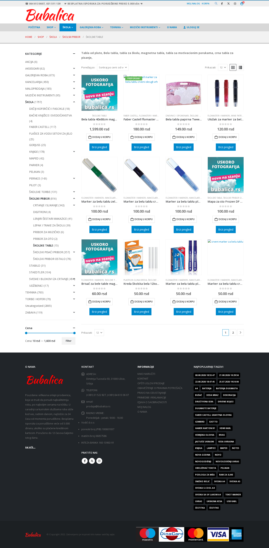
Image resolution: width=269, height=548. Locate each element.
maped (223, 448)
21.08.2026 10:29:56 (229, 375)
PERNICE (34, 178)
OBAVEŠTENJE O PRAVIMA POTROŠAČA (159, 388)
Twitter (92, 461)
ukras (198, 501)
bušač (198, 395)
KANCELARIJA (33, 82)
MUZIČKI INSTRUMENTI (144, 27)
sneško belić (202, 481)
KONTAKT (142, 378)
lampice (211, 448)
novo (218, 454)
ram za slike (226, 474)
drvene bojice (226, 401)
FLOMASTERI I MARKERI (150, 115)
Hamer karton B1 (205, 428)
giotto (213, 421)
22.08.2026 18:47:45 (205, 381)
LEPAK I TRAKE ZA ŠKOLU (49, 225)
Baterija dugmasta (227, 388)
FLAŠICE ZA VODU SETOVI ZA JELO (50, 133)
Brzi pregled (99, 147)
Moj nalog (193, 3)
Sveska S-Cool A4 (205, 488)
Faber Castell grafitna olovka (213, 415)
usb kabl (232, 501)
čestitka (200, 507)
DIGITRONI (40, 212)
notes (235, 448)
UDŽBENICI (36, 285)
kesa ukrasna (226, 441)
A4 (196, 388)
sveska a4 (219, 481)
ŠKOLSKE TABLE (99, 115)
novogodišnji (203, 461)
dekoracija (229, 395)
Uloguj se (193, 27)
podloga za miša (205, 474)
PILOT (33, 185)
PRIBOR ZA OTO (43, 239)
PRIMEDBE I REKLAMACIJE (151, 397)
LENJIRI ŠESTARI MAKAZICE (50, 219)
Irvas (222, 435)
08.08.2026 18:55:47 (205, 375)
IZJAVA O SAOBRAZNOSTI (152, 402)
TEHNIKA (115, 27)
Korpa (205, 3)
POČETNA (34, 27)
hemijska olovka (204, 435)
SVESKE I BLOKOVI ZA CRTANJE (48, 279)
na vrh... (30, 447)
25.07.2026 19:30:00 (229, 381)
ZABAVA (30, 312)
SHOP (50, 27)
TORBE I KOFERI (35, 299)
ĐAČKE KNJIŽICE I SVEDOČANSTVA (50, 115)
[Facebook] (222, 3)
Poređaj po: (88, 67)
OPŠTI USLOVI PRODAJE (151, 383)
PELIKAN (34, 172)
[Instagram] (235, 3)
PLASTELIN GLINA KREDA (135, 280)
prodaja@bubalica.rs (98, 406)
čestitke (214, 507)
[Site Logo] (49, 14)
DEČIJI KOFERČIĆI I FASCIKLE (46, 109)
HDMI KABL (225, 428)
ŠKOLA (66, 27)
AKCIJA (29, 62)
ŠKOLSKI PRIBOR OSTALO (235, 197)
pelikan (225, 468)
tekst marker (233, 494)
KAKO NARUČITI (146, 374)
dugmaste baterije (205, 408)
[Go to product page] (99, 93)
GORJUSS (34, 145)
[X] (228, 3)
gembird (200, 421)
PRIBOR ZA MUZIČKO (46, 232)
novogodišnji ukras (227, 461)
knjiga (198, 448)
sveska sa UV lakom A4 (208, 494)
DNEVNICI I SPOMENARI (177, 115)
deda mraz (212, 395)
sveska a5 (234, 481)
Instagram (99, 461)
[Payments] (190, 534)
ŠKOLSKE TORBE (39, 192)
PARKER (34, 165)
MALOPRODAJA (35, 88)
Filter (68, 340)
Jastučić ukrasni (204, 441)
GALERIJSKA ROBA (90, 27)
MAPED (34, 158)
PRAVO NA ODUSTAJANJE (151, 392)
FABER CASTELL (130, 115)
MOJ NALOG (144, 407)
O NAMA (172, 27)
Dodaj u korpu (101, 137)
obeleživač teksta (205, 468)
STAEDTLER (36, 272)
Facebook (85, 461)
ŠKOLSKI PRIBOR (39, 198)
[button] (216, 3)
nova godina (202, 454)
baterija (206, 388)
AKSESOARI (32, 68)
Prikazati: (210, 67)
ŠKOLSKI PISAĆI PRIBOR (48, 252)
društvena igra (204, 401)
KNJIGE (33, 152)
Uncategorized (34, 306)
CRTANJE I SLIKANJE (45, 205)
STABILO (34, 265)
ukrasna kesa (214, 501)
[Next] (240, 332)
